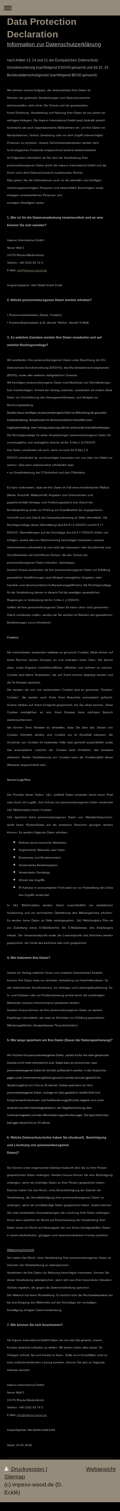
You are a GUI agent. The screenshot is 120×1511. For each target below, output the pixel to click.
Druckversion (28, 1469)
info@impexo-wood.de (32, 270)
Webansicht (101, 1469)
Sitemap (14, 1477)
